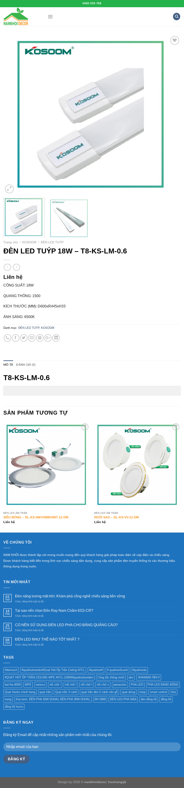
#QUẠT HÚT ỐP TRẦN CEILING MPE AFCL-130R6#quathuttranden (49, 677)
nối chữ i (55, 684)
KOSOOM (29, 242)
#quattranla (139, 670)
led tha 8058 (13, 684)
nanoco (40, 684)
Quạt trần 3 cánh (66, 692)
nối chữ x (103, 684)
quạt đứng (128, 692)
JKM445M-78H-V (149, 677)
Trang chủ (10, 242)
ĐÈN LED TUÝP (52, 242)
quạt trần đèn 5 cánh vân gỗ (99, 692)
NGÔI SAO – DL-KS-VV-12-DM (116, 517)
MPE (28, 684)
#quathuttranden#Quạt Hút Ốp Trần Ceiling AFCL (53, 670)
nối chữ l (71, 684)
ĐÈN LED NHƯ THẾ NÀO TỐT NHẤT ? (47, 639)
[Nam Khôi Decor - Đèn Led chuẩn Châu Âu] (22, 16)
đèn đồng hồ (149, 699)
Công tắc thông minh (110, 677)
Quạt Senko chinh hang (20, 692)
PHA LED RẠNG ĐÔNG (162, 684)
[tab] (8, 364)
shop (142, 692)
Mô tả (8, 365)
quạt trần (45, 692)
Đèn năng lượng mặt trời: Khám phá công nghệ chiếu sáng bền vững (70, 596)
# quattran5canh (117, 670)
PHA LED (137, 684)
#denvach (11, 670)
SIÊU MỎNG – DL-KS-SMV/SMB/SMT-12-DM (35, 517)
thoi (173, 692)
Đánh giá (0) (25, 365)
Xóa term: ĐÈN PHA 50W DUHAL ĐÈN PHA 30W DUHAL (52, 699)
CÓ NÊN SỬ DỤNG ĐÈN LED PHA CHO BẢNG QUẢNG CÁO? (66, 625)
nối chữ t (86, 684)
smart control (158, 692)
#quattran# (96, 670)
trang (8, 699)
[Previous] (13, 115)
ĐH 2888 (100, 699)
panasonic (120, 684)
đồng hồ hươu (14, 706)
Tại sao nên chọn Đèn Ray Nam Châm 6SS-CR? (54, 610)
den (131, 677)
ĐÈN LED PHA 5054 (123, 699)
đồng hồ (166, 699)
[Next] (171, 115)
